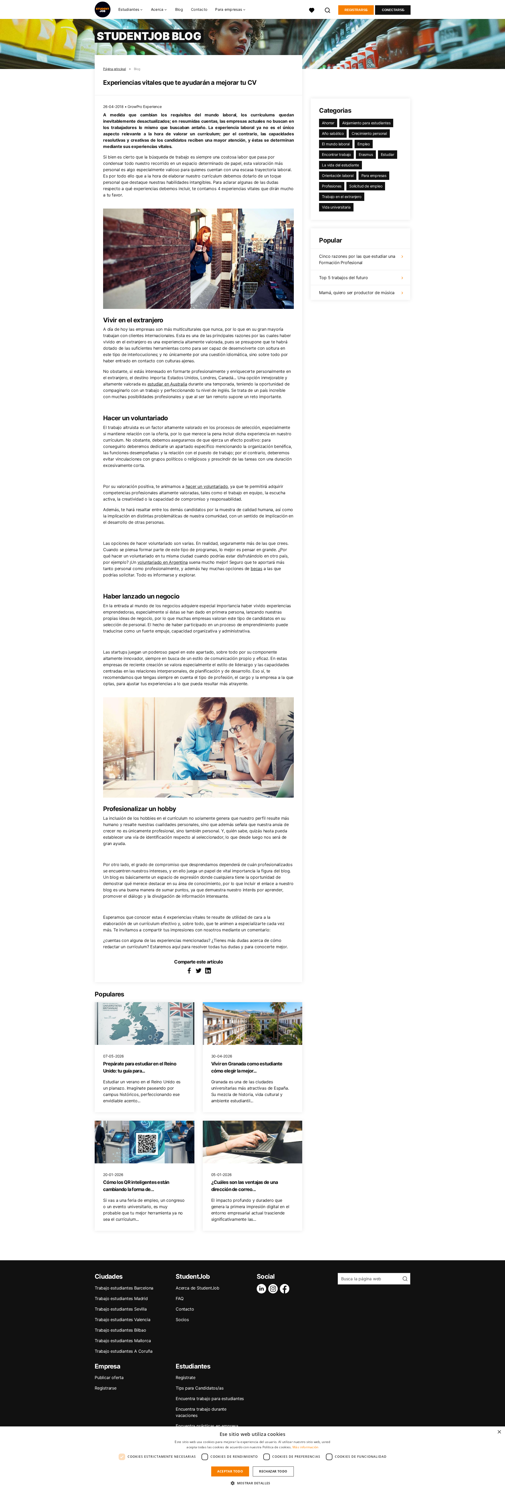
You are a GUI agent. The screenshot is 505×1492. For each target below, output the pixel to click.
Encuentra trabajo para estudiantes (210, 1398)
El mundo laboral (336, 144)
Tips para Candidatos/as (199, 1388)
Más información (305, 1447)
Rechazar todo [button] (273, 1471)
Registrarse (356, 10)
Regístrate (185, 1377)
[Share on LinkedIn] (208, 970)
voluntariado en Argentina (163, 562)
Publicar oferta (109, 1377)
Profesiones (331, 186)
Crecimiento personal (369, 133)
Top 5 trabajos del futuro (343, 277)
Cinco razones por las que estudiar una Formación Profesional (357, 259)
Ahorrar (328, 123)
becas (256, 568)
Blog (179, 9)
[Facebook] (285, 1288)
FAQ (179, 1298)
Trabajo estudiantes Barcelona (124, 1288)
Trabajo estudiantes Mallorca (123, 1340)
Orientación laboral (337, 175)
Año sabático (333, 133)
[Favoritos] (312, 9)
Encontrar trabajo (336, 154)
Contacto (199, 9)
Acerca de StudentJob (197, 1288)
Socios (182, 1319)
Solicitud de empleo (365, 186)
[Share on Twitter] (198, 970)
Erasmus (366, 154)
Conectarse (393, 10)
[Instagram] (274, 1288)
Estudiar (387, 154)
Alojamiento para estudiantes (366, 123)
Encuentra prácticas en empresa (207, 1426)
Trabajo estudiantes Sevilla (121, 1309)
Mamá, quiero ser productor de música (357, 292)
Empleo (363, 144)
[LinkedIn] (262, 1288)
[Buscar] (328, 9)
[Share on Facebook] (189, 970)
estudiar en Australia (167, 384)
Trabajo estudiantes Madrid (121, 1298)
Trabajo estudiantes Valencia (122, 1319)
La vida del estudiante (340, 165)
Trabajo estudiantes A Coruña (123, 1351)
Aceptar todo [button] (230, 1471)
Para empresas (373, 175)
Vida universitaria (336, 207)
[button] (252, 1483)
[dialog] (252, 1459)
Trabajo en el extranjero (341, 196)
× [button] (499, 1432)
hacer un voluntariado (207, 486)
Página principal (114, 69)
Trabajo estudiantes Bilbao (120, 1330)
